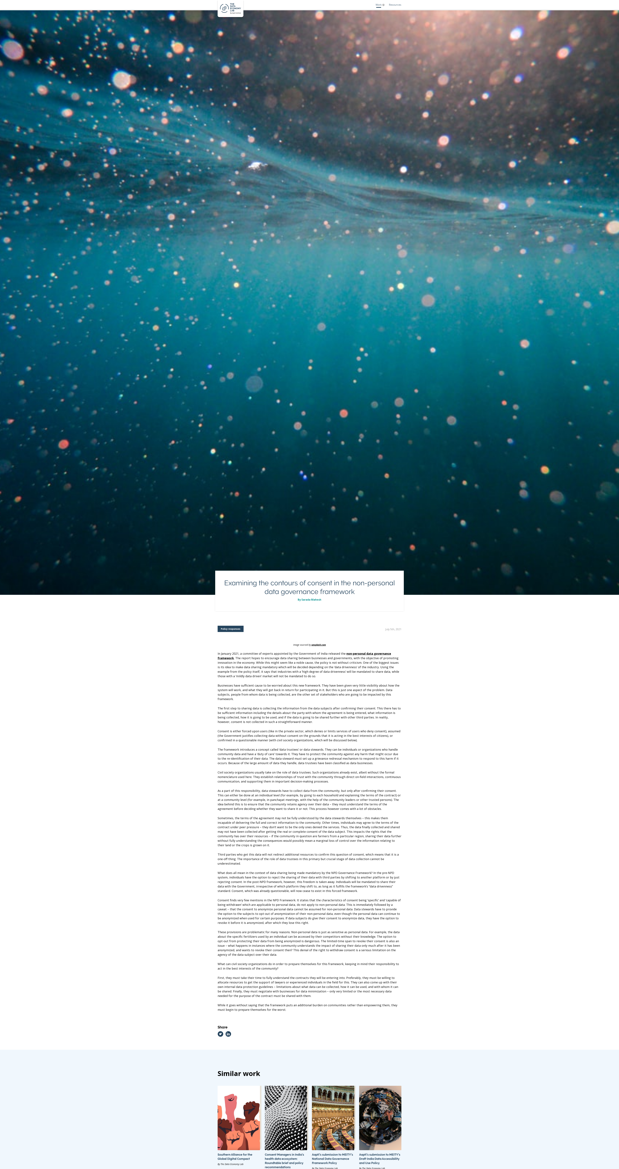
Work (379, 5)
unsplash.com (318, 644)
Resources (395, 5)
